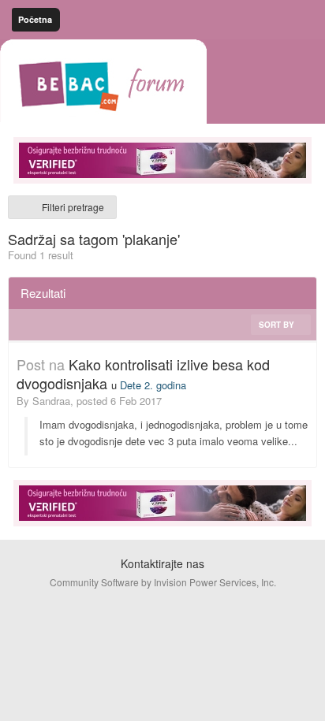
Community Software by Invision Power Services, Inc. (163, 582)
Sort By (278, 324)
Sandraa (51, 400)
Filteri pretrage (70, 207)
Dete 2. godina (153, 384)
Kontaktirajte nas (162, 563)
